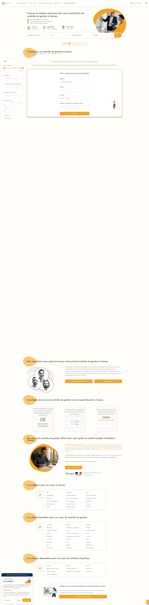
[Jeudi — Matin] (16, 105)
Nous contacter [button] (137, 3)
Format (62, 95)
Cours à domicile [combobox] (65, 98)
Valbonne (49, 528)
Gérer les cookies (7, 600)
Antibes (88, 528)
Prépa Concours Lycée (52, 568)
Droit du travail (70, 501)
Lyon (67, 542)
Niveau (62, 87)
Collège (68, 566)
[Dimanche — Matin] (22, 105)
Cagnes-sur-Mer (90, 530)
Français (88, 507)
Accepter (26, 600)
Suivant (74, 113)
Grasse (68, 530)
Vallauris (88, 525)
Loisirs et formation (51, 574)
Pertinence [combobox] (8, 119)
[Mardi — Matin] (12, 105)
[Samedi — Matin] (20, 105)
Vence (87, 533)
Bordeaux (69, 548)
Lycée (87, 566)
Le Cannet (49, 525)
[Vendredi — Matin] (18, 105)
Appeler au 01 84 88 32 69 (79, 381)
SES (47, 492)
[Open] (47, 35)
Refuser (18, 600)
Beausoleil (49, 536)
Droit (87, 492)
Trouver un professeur (73, 467)
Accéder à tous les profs (83, 596)
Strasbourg (49, 548)
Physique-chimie (71, 507)
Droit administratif (91, 495)
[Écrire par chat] (147, 602)
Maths (48, 507)
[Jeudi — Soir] (16, 110)
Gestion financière (71, 495)
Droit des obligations (52, 501)
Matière (62, 79)
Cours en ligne (90, 548)
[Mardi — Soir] (12, 110)
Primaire (48, 566)
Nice (47, 545)
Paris (87, 539)
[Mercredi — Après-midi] (14, 108)
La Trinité (49, 539)
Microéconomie (50, 504)
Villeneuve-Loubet (51, 530)
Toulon (68, 539)
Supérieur (88, 571)
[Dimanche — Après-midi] (22, 108)
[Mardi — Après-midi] (12, 108)
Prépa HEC (89, 568)
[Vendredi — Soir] (18, 110)
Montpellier (89, 545)
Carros (88, 536)
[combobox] (36, 35)
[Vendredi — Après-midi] (18, 108)
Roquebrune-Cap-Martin (73, 536)
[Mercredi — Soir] (14, 110)
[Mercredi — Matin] (14, 105)
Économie (69, 492)
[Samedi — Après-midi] (20, 108)
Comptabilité (50, 495)
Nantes (68, 545)
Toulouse (88, 542)
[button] (146, 3)
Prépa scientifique (71, 568)
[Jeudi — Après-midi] (16, 108)
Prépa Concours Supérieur (73, 571)
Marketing (89, 501)
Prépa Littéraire (50, 571)
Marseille (49, 542)
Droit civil (49, 498)
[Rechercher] (118, 35)
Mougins (68, 525)
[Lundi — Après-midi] (10, 108)
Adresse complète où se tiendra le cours (72, 103)
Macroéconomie (70, 504)
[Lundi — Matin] (10, 105)
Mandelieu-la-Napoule (72, 528)
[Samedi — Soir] (20, 110)
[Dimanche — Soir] (22, 110)
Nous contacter (108, 381)
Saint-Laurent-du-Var (72, 533)
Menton (48, 533)
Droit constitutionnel (72, 498)
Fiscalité (88, 504)
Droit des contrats (91, 498)
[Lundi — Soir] (10, 110)
